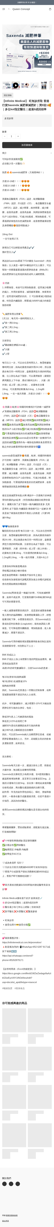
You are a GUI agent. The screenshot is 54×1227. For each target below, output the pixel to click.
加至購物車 (27, 145)
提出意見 (5, 1221)
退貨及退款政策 (12, 1215)
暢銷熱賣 (7, 988)
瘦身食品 (20, 988)
